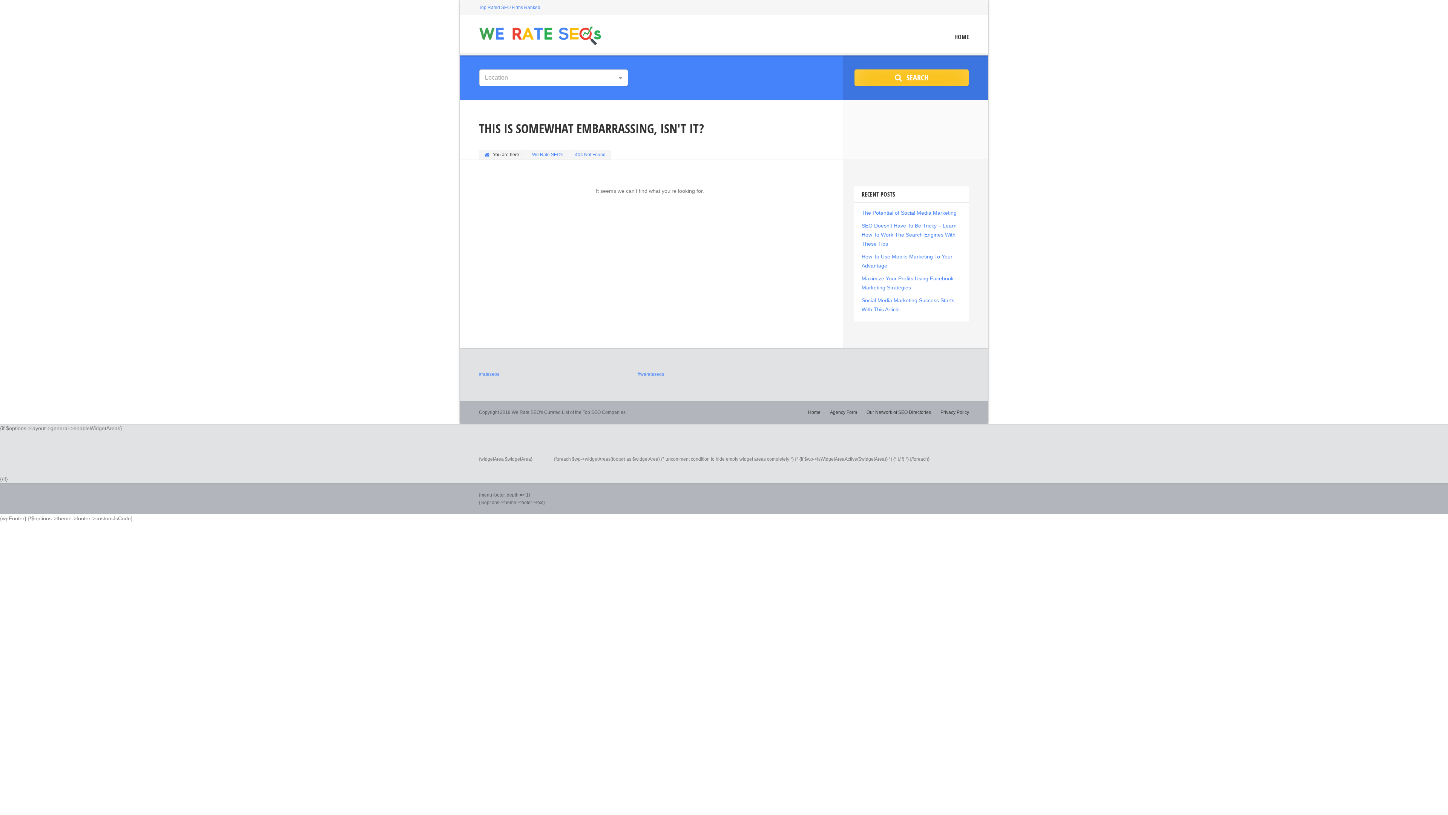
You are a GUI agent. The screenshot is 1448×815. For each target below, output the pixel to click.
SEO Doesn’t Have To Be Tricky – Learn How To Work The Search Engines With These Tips (909, 235)
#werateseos (651, 374)
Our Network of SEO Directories (899, 412)
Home (961, 37)
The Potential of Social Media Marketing (909, 213)
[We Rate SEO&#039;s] (540, 35)
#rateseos (489, 374)
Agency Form (843, 412)
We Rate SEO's (547, 154)
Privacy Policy (954, 412)
